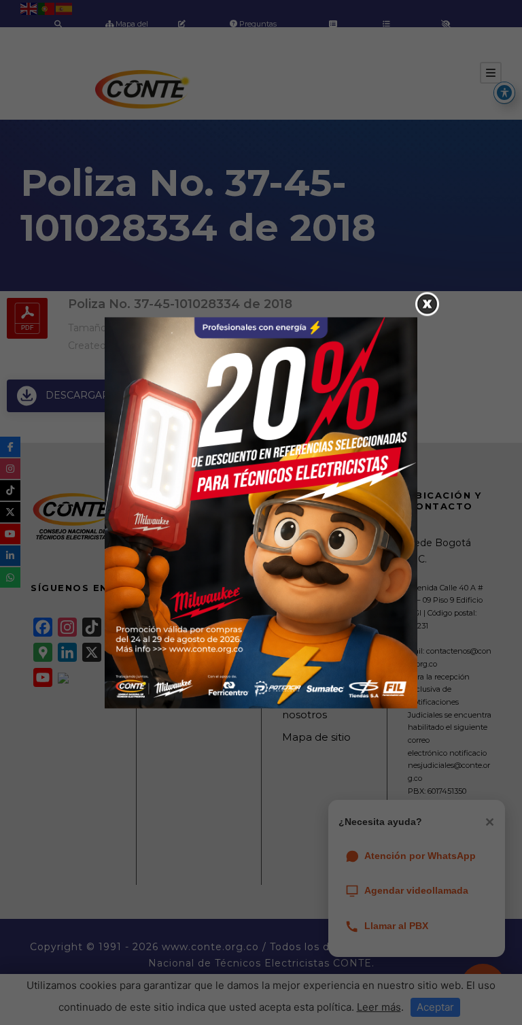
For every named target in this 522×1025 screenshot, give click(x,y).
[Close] (427, 304)
